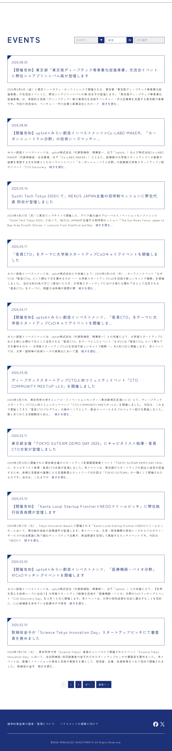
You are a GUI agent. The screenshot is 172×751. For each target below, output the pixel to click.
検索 (130, 40)
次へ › (88, 684)
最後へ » (104, 684)
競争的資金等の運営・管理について (31, 724)
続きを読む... (111, 104)
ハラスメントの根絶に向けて (79, 724)
